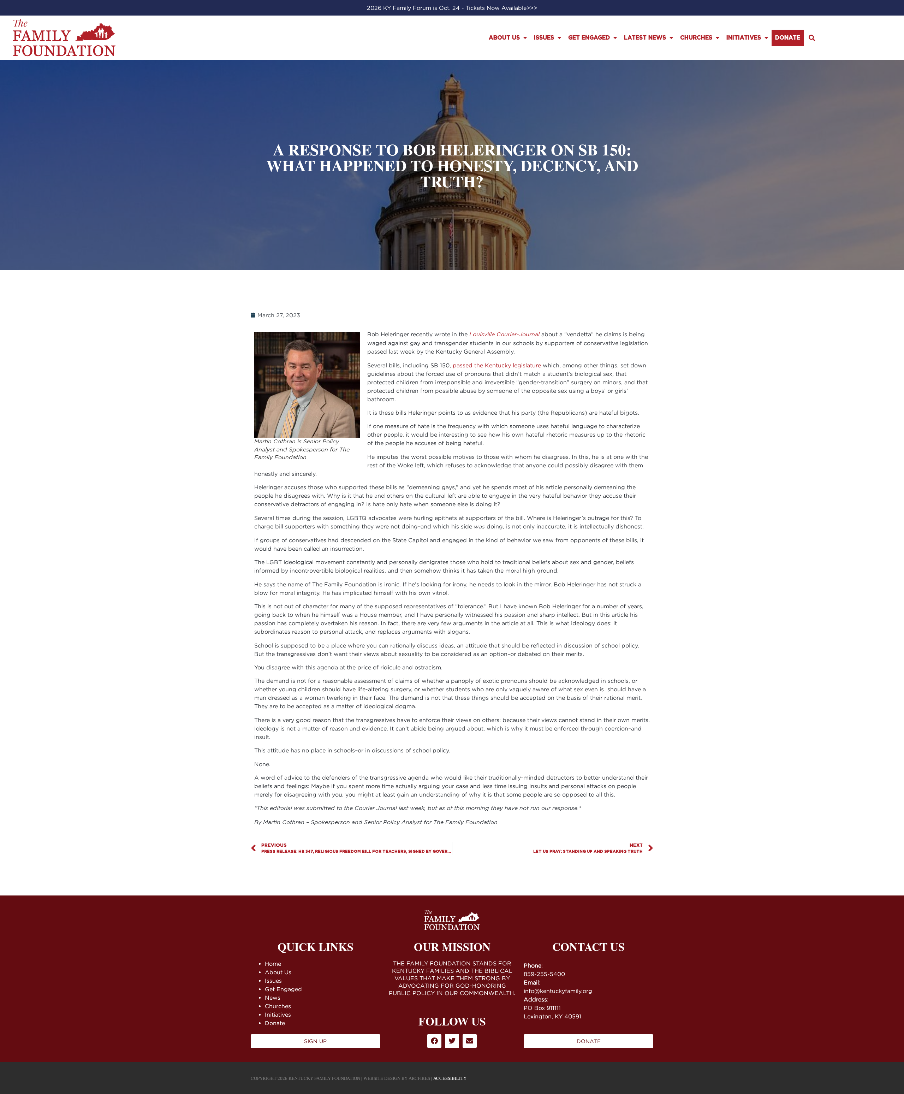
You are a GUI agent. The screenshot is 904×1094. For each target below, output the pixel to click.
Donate (787, 38)
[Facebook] (434, 1041)
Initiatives (743, 38)
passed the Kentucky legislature (497, 365)
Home (273, 963)
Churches (696, 38)
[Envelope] (470, 1041)
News (272, 997)
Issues (544, 38)
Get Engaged (589, 38)
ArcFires (419, 1078)
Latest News (645, 38)
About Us (504, 38)
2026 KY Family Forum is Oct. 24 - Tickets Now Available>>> (452, 8)
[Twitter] (452, 1041)
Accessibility (449, 1078)
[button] (811, 37)
